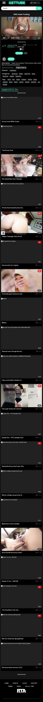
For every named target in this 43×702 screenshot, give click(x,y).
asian (9, 79)
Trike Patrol (21, 68)
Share (25, 53)
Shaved (12, 76)
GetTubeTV (12, 698)
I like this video (3, 46)
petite (10, 82)
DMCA (19, 686)
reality (18, 79)
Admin (11, 59)
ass (39, 82)
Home (6, 683)
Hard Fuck (5, 76)
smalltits (5, 82)
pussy (35, 79)
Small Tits (27, 73)
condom (5, 84)
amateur (24, 79)
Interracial (14, 73)
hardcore (33, 82)
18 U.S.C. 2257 (29, 686)
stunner (27, 82)
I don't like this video (5, 46)
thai (14, 79)
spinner (21, 82)
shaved (30, 79)
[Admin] (4, 59)
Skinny (21, 73)
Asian (33, 73)
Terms (10, 686)
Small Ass (18, 76)
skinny (16, 82)
